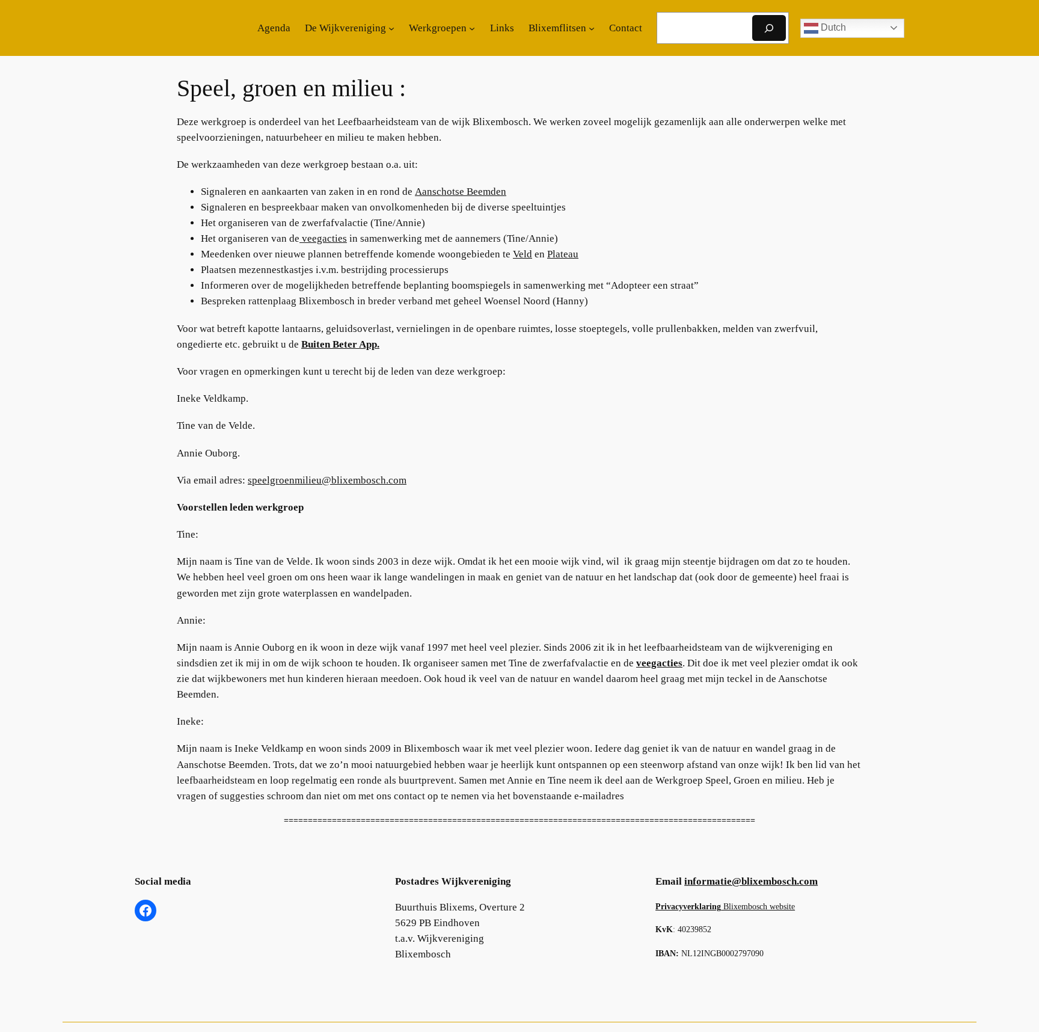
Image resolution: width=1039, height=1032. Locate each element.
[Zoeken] (769, 28)
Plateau (562, 254)
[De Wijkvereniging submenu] (391, 28)
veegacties (323, 238)
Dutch (832, 27)
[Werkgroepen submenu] (472, 28)
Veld (522, 254)
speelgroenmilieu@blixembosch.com (327, 480)
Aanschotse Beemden (460, 191)
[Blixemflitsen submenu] (592, 28)
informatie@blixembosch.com (751, 881)
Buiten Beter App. (340, 344)
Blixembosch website (725, 906)
